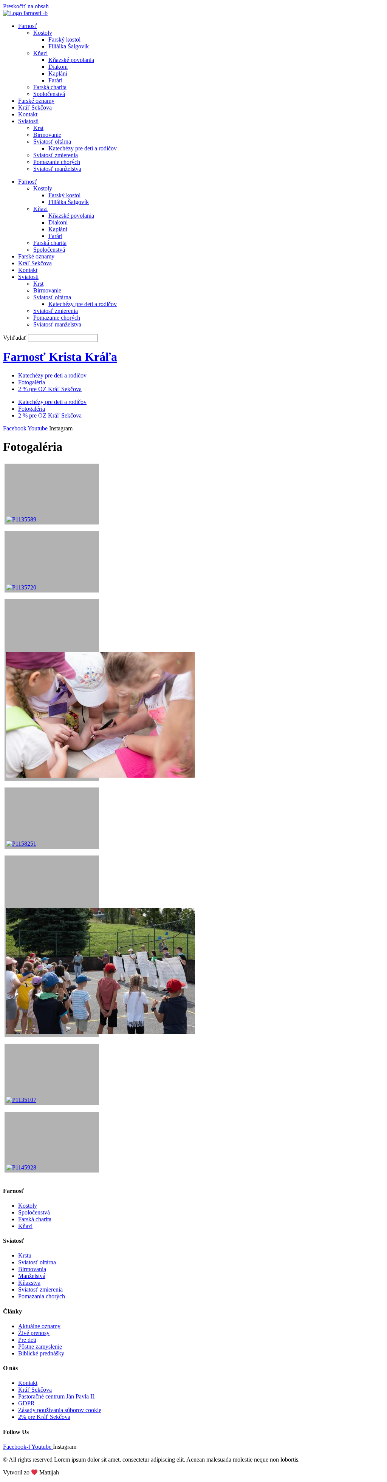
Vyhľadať (14, 337)
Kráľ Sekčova (35, 107)
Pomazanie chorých (56, 162)
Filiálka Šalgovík (68, 46)
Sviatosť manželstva (57, 169)
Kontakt (27, 114)
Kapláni (57, 73)
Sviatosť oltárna (52, 141)
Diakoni (58, 66)
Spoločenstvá (49, 94)
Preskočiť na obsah (26, 6)
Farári (55, 80)
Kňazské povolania (71, 60)
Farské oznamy (36, 100)
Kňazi (40, 53)
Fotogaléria (31, 382)
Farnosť (27, 26)
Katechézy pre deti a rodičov (82, 148)
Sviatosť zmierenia (55, 155)
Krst (38, 128)
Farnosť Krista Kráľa (60, 357)
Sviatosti (28, 121)
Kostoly (42, 32)
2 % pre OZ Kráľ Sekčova (50, 389)
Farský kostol (64, 39)
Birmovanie (47, 134)
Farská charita (50, 87)
